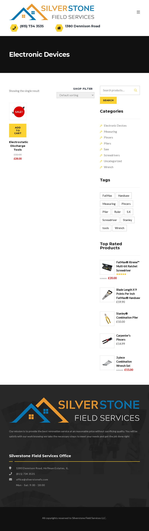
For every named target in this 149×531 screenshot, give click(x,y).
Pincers (108, 137)
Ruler (117, 211)
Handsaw (123, 195)
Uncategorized (113, 161)
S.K (129, 211)
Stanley (127, 220)
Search (108, 100)
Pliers (107, 143)
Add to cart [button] (17, 130)
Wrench (108, 167)
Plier (105, 211)
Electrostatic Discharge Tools (18, 145)
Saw (106, 149)
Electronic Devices (115, 125)
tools (105, 228)
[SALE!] (17, 104)
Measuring (110, 131)
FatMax (107, 195)
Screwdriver (109, 220)
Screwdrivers (112, 155)
